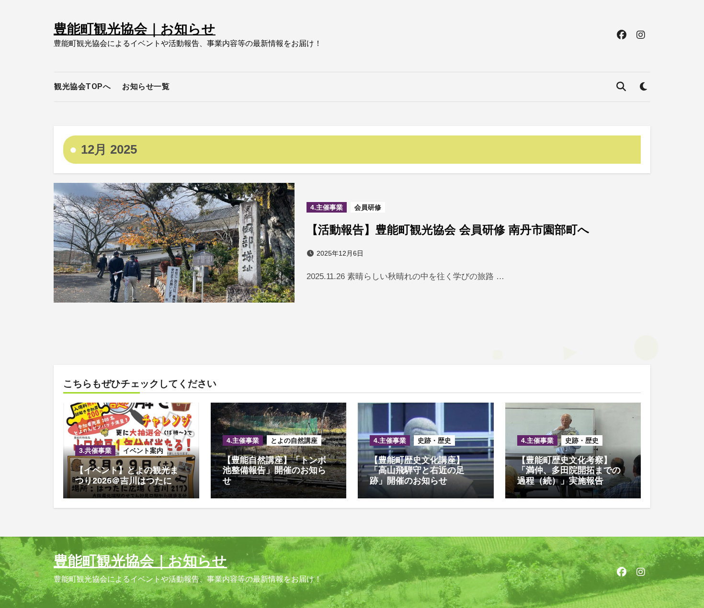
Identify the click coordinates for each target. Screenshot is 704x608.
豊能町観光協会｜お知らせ (135, 29)
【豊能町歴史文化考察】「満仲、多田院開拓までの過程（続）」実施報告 (569, 470)
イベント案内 (143, 450)
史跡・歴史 (434, 440)
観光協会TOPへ (82, 86)
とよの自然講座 (294, 440)
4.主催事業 (326, 207)
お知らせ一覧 (146, 86)
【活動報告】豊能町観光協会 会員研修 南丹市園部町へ (448, 229)
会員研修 (367, 207)
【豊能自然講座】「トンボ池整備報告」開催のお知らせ (274, 470)
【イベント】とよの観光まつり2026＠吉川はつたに (127, 475)
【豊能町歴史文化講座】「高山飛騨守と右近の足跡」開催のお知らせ (417, 470)
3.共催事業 (95, 450)
